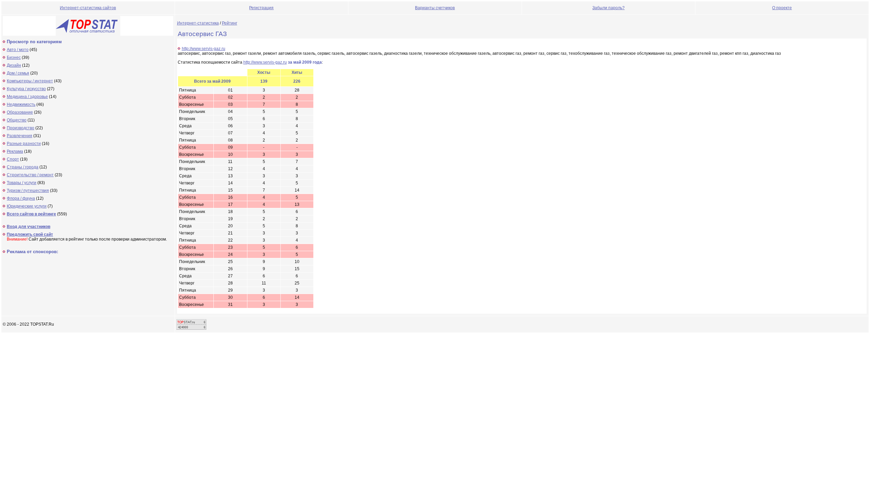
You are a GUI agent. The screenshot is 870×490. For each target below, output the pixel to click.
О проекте (782, 7)
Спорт (13, 159)
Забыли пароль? (608, 7)
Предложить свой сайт (30, 234)
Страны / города (22, 167)
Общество (17, 120)
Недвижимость (21, 104)
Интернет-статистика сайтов (88, 7)
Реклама (15, 151)
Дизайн (14, 65)
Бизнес (14, 57)
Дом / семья (18, 73)
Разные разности (24, 143)
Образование (20, 112)
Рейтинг (229, 23)
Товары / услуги (21, 182)
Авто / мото (18, 49)
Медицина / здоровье (27, 96)
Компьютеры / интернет (30, 81)
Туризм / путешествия (28, 190)
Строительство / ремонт (30, 175)
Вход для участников (28, 226)
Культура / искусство (26, 88)
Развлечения (19, 135)
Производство (20, 128)
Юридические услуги (27, 206)
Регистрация (261, 7)
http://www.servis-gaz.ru (203, 48)
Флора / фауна (21, 198)
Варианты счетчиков (435, 7)
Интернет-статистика (198, 23)
